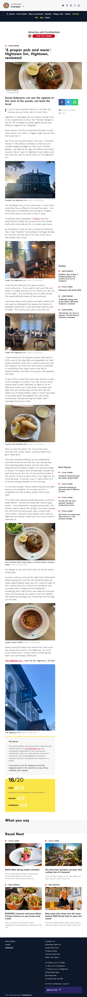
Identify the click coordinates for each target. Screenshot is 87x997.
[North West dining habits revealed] (23, 859)
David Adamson (12, 90)
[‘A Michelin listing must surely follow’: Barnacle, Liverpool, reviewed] (70, 300)
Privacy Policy (51, 951)
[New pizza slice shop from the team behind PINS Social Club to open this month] (64, 904)
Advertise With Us (53, 944)
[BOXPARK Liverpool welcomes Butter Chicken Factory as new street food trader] (23, 906)
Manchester (10, 941)
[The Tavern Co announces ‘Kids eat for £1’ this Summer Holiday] (70, 515)
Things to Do (58, 14)
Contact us (50, 941)
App (42, 18)
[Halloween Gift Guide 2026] (70, 288)
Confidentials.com (33, 749)
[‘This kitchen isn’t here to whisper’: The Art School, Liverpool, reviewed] (70, 313)
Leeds (7, 944)
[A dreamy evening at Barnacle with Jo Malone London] (70, 487)
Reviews (48, 14)
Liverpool (9, 948)
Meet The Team (52, 957)
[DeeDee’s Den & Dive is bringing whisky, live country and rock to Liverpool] (70, 276)
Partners (75, 14)
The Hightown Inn (13, 661)
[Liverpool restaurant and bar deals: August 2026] (70, 475)
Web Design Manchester (13, 995)
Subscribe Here (52, 948)
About (47, 18)
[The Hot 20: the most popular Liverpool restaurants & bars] (70, 501)
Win (36, 18)
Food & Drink (22, 14)
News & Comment (36, 14)
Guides (68, 14)
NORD (37, 219)
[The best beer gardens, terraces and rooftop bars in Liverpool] (64, 859)
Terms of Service (52, 954)
